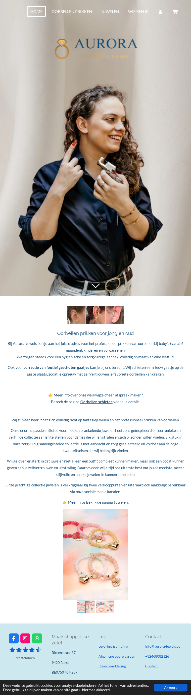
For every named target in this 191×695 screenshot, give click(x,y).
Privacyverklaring (112, 666)
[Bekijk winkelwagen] (175, 11)
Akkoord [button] (171, 688)
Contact (151, 666)
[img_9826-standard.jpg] (76, 315)
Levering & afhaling (113, 646)
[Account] (160, 11)
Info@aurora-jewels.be (162, 646)
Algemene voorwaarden (116, 656)
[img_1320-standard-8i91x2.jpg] (95, 315)
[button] (182, 514)
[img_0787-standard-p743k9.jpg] (114, 315)
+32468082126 (157, 656)
